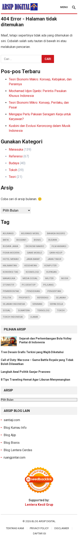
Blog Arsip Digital (44, 521)
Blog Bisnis (12, 443)
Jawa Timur (54, 259)
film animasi (59, 246)
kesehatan (30, 265)
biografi (21, 240)
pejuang (48, 285)
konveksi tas (10, 272)
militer (49, 278)
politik (7, 297)
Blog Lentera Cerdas (18, 450)
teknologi (43, 310)
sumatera (24, 310)
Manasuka (16, 149)
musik (64, 278)
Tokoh (13, 170)
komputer (50, 265)
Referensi (16, 156)
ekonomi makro (35, 246)
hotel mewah (11, 259)
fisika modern (11, 252)
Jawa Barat (33, 259)
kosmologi (32, 272)
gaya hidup (55, 252)
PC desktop (29, 285)
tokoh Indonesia (13, 317)
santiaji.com (12, 420)
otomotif (8, 285)
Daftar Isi (39, 533)
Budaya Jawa (10, 246)
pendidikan (33, 291)
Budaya (14, 163)
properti (24, 297)
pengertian (54, 291)
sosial (6, 310)
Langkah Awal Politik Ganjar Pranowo (25, 371)
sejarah (61, 297)
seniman (37, 304)
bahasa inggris (56, 233)
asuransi (8, 233)
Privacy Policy (39, 528)
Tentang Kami (15, 528)
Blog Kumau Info (15, 428)
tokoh (61, 310)
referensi (42, 297)
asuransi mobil (30, 233)
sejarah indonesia (14, 304)
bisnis (37, 240)
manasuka (9, 278)
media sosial (30, 278)
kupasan (51, 272)
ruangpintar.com (14, 457)
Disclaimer (61, 528)
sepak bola (56, 304)
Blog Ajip (10, 435)
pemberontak (11, 291)
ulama (34, 317)
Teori (12, 177)
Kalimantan (10, 265)
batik (6, 240)
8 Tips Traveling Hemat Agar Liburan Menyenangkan (35, 379)
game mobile (34, 252)
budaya (52, 240)
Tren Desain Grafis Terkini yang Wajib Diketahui (32, 352)
